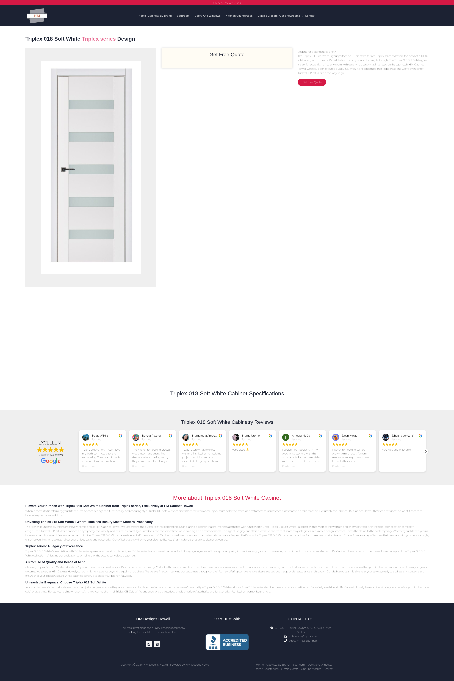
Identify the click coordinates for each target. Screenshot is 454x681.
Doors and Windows (207, 15)
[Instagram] (157, 644)
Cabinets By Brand (160, 15)
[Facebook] (149, 644)
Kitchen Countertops (239, 15)
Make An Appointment (227, 2)
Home (142, 15)
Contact (310, 15)
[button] (425, 451)
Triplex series (99, 39)
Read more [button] (88, 466)
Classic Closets (268, 15)
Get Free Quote (312, 82)
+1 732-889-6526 (307, 640)
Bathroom (183, 15)
